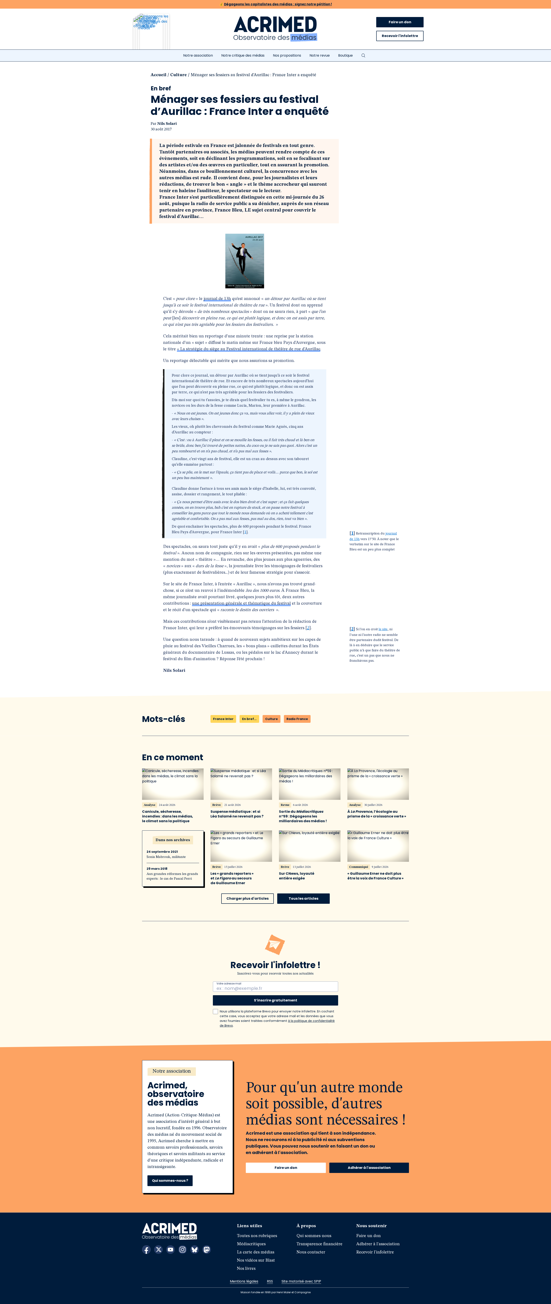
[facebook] (146, 1249)
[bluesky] (194, 1249)
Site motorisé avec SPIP (301, 1281)
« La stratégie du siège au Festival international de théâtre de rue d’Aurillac (248, 349)
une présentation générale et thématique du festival (241, 603)
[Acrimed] (275, 29)
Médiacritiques (251, 1244)
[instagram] (182, 1249)
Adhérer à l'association (369, 1167)
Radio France (297, 719)
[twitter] (158, 1249)
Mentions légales (244, 1281)
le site (383, 629)
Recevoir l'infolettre (400, 35)
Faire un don (400, 22)
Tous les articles (303, 898)
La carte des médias (255, 1252)
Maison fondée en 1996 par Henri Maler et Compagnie (276, 1292)
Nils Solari (167, 124)
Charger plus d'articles (247, 898)
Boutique (345, 55)
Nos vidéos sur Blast (256, 1260)
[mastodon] (206, 1249)
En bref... (249, 719)
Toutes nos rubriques (257, 1236)
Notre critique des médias (243, 55)
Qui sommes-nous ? (170, 1180)
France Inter (223, 719)
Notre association (198, 55)
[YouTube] (170, 1249)
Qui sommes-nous (314, 1236)
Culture (178, 75)
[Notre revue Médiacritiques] (157, 34)
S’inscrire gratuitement (275, 1000)
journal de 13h (217, 299)
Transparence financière (319, 1244)
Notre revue (320, 55)
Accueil (158, 75)
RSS (270, 1281)
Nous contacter (311, 1252)
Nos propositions (287, 55)
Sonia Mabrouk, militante (166, 857)
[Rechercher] (363, 55)
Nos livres (246, 1269)
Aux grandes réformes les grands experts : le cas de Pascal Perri (172, 876)
